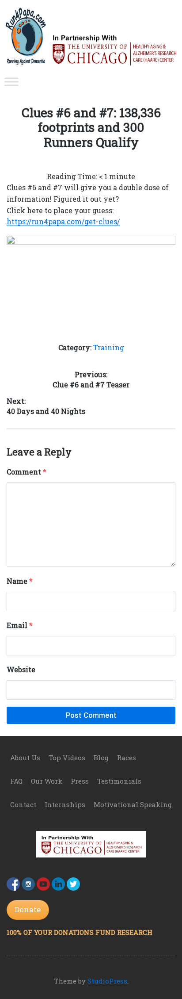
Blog (101, 757)
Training (108, 347)
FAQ (16, 781)
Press (80, 781)
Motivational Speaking (133, 804)
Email (20, 625)
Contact (23, 804)
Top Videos (67, 757)
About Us (25, 757)
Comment (26, 471)
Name (20, 581)
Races (126, 757)
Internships (65, 804)
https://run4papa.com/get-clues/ (63, 221)
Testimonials (119, 781)
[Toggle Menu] (11, 81)
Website (21, 669)
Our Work (46, 781)
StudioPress (107, 980)
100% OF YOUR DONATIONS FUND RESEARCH (79, 932)
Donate (28, 909)
